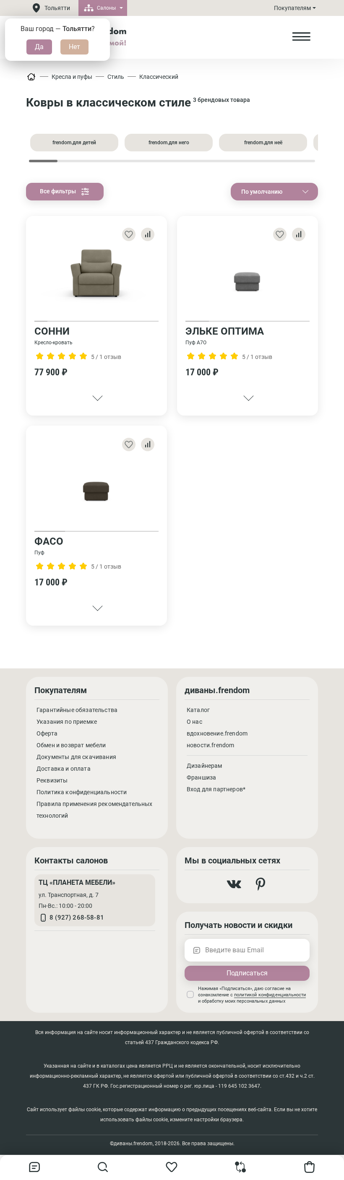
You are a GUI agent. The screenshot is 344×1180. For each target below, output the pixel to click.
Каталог (198, 710)
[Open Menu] (301, 36)
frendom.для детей (74, 143)
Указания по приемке (66, 721)
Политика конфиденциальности (81, 792)
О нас (194, 721)
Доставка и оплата (63, 768)
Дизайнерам (204, 765)
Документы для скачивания (76, 757)
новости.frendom (210, 745)
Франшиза (201, 777)
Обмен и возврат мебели (71, 745)
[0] (241, 1171)
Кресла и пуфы (72, 76)
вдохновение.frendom (217, 733)
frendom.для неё (263, 143)
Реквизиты (52, 780)
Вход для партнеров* (216, 789)
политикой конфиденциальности (270, 995)
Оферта (46, 733)
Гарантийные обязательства (76, 710)
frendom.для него (169, 143)
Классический (158, 76)
